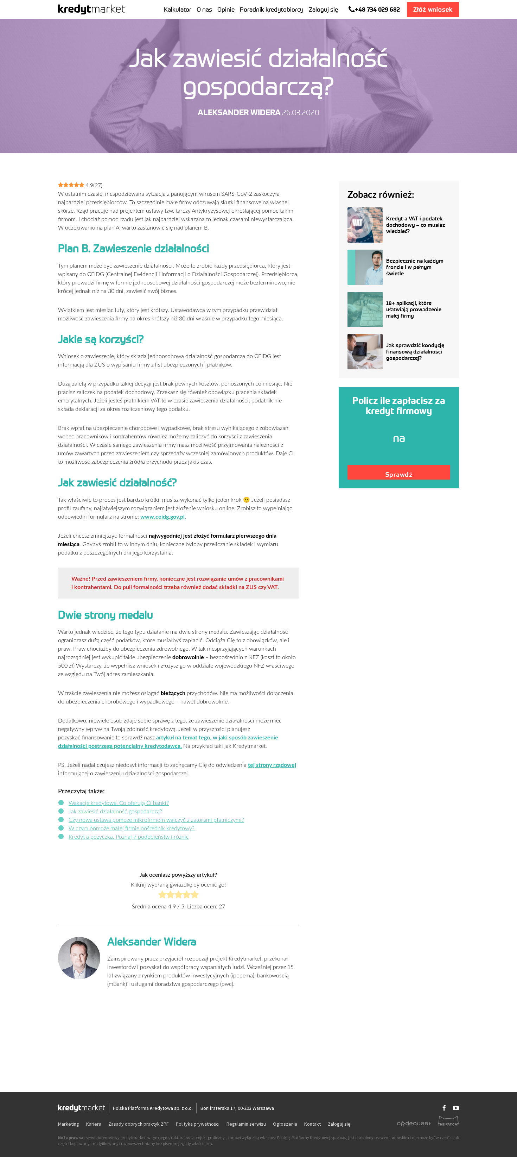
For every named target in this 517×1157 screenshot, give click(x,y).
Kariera (93, 1124)
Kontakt (312, 1124)
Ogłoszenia (285, 1124)
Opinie (226, 9)
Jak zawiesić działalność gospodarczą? (115, 811)
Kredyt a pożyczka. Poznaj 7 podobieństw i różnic (129, 837)
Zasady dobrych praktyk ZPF (138, 1124)
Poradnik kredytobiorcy (272, 9)
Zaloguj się (323, 9)
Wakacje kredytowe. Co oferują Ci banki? (119, 803)
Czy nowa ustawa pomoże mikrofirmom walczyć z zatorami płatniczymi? (156, 820)
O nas (204, 9)
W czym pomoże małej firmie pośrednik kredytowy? (131, 828)
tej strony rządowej (272, 765)
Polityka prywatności (197, 1124)
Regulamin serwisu (246, 1124)
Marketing (68, 1124)
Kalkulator (177, 9)
